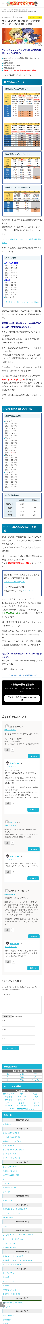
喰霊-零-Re (7, 1129)
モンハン (8, 1107)
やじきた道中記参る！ (11, 1137)
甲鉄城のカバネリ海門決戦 (13, 1307)
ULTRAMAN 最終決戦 (11, 1180)
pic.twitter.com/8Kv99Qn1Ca (16, 586)
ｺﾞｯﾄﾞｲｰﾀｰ (22, 1101)
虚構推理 (6, 1290)
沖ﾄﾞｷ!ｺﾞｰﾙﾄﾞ (22, 1110)
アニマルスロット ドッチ (12, 1269)
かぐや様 (8, 1104)
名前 (3, 1025)
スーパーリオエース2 (11, 1252)
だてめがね (14, 768)
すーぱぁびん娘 (8, 1150)
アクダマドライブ (9, 1277)
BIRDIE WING (8, 1222)
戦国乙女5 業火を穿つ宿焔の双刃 (15, 1214)
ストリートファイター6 (11, 1162)
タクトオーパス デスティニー (14, 1243)
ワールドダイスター (10, 1158)
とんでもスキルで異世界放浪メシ (15, 1154)
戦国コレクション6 (10, 1175)
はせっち (12, 827)
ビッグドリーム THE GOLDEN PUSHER (18, 1239)
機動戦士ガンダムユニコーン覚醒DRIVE (17, 1265)
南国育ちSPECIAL (9, 1192)
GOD (35, 1104)
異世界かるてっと (9, 1294)
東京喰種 (8, 1101)
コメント (6, 999)
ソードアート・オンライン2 (13, 1218)
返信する (34, 760)
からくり (22, 1104)
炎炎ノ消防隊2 (8, 1320)
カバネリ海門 (8, 1098)
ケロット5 (6, 1196)
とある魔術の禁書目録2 (11, 1142)
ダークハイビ (8, 1205)
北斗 (22, 1098)
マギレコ (35, 1107)
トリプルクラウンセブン (12, 1298)
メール (4, 1034)
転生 (35, 1098)
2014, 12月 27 (29, 595)
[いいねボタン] (7, 754)
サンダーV (6, 1311)
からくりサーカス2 (10, 1171)
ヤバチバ (6, 1184)
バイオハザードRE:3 (10, 1248)
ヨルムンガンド (8, 1286)
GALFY (5, 1231)
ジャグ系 (35, 1110)
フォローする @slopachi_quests (22, 702)
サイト (4, 1043)
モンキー (8, 1110)
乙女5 (35, 1101)
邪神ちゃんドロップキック (13, 1146)
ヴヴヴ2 (22, 1107)
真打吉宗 (6, 1282)
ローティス (7, 1188)
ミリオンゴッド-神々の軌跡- (13, 1260)
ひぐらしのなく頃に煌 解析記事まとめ (22, 680)
